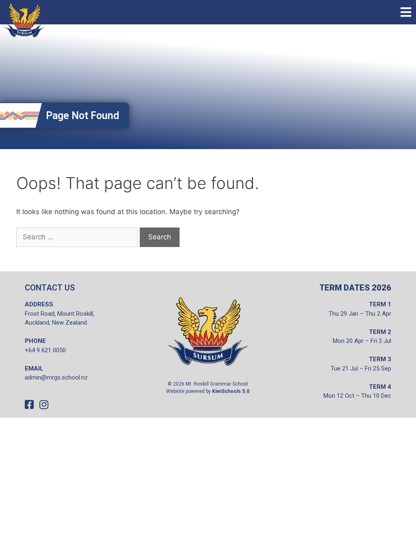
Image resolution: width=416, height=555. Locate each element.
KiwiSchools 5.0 (230, 391)
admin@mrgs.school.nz (56, 377)
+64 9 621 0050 (45, 350)
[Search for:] (77, 237)
